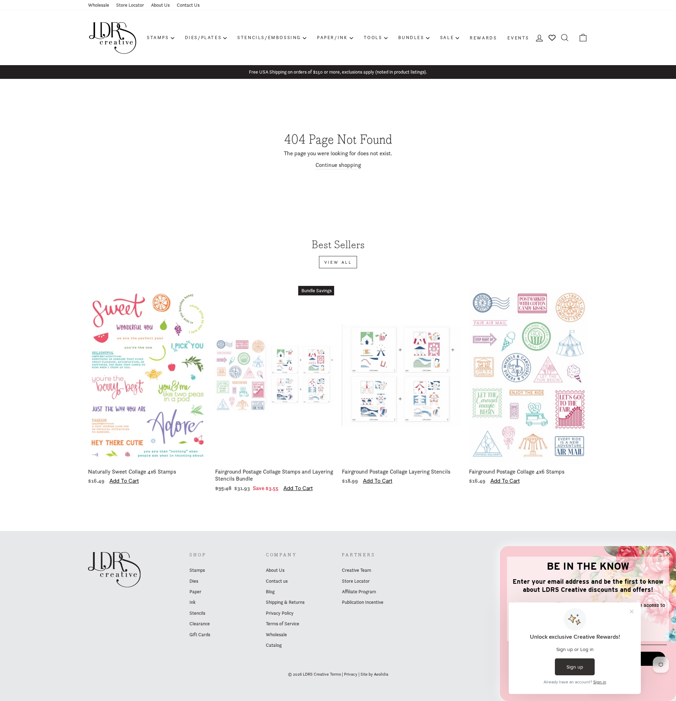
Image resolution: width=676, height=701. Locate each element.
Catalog (274, 645)
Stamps (158, 37)
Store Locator (130, 5)
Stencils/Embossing (269, 37)
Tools (373, 37)
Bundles (411, 37)
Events (518, 37)
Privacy (350, 674)
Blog (270, 591)
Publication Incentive (362, 602)
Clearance (199, 623)
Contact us (277, 581)
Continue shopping (338, 165)
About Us (160, 5)
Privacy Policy (280, 613)
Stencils (197, 613)
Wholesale (98, 5)
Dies (193, 581)
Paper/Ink (332, 37)
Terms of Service (282, 623)
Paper (195, 591)
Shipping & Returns (285, 602)
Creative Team (356, 570)
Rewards (483, 37)
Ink (192, 602)
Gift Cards (199, 634)
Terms (335, 674)
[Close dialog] (668, 554)
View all (338, 262)
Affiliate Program (359, 591)
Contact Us (188, 5)
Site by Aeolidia (374, 674)
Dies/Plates (203, 37)
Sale (447, 37)
